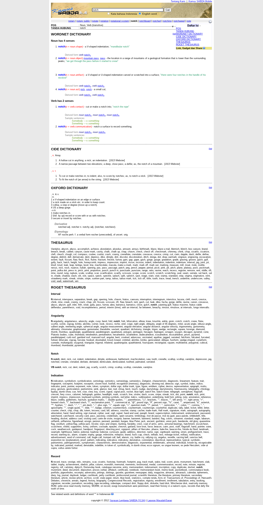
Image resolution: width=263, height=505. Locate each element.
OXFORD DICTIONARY (188, 39)
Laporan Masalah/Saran (159, 500)
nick (83, 89)
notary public (83, 21)
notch (87, 54)
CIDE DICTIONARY (186, 36)
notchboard (145, 21)
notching (167, 21)
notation (104, 21)
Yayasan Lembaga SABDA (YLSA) (127, 500)
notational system (120, 21)
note (189, 21)
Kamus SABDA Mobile (200, 1)
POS (178, 28)
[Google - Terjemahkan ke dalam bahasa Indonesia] (210, 22)
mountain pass (91, 58)
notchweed (179, 21)
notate (95, 21)
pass (102, 58)
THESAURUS (183, 42)
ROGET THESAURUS (187, 44)
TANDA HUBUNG (185, 31)
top (174, 33)
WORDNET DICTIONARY (189, 34)
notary (71, 21)
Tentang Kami (178, 1)
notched (157, 21)
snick (89, 89)
